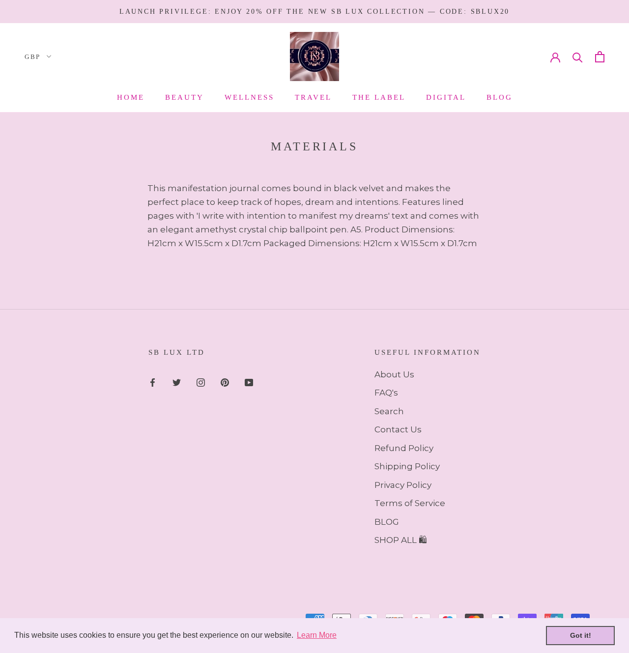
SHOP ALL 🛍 (400, 540)
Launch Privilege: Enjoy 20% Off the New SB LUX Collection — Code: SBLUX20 (314, 11)
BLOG (386, 522)
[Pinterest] (225, 382)
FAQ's (386, 392)
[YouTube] (249, 382)
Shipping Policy (407, 466)
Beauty (184, 97)
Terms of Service (409, 503)
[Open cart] (599, 56)
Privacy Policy (402, 485)
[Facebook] (152, 382)
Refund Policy (403, 448)
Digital (446, 97)
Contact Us (398, 429)
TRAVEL (313, 97)
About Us (394, 374)
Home (130, 97)
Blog (499, 97)
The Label (378, 97)
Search (389, 411)
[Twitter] (176, 382)
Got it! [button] (580, 635)
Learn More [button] (317, 635)
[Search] (577, 57)
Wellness (249, 97)
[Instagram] (201, 382)
